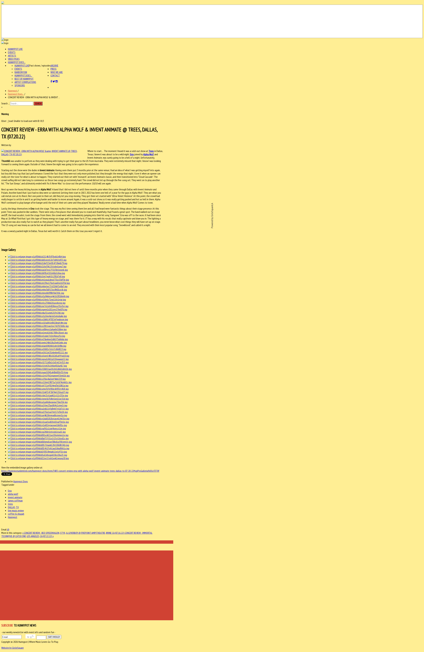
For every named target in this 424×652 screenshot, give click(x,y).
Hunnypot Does (20, 481)
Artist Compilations (25, 82)
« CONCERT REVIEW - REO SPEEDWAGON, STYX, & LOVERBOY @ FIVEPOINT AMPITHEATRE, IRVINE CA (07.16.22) (73, 532)
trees (10, 503)
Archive (54, 65)
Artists (12, 55)
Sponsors (20, 85)
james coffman (15, 500)
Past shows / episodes (40, 65)
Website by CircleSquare (12, 647)
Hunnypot (12, 90)
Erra (132, 154)
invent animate (15, 497)
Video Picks (14, 59)
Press (53, 68)
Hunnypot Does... (17, 62)
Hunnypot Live (15, 49)
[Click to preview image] (42, 154)
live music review (16, 510)
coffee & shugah (16, 513)
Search (38, 103)
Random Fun (21, 72)
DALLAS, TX (13, 507)
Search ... (5, 103)
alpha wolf (13, 494)
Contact (55, 75)
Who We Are (57, 72)
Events (11, 52)
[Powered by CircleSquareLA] (212, 21)
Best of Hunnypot (24, 78)
